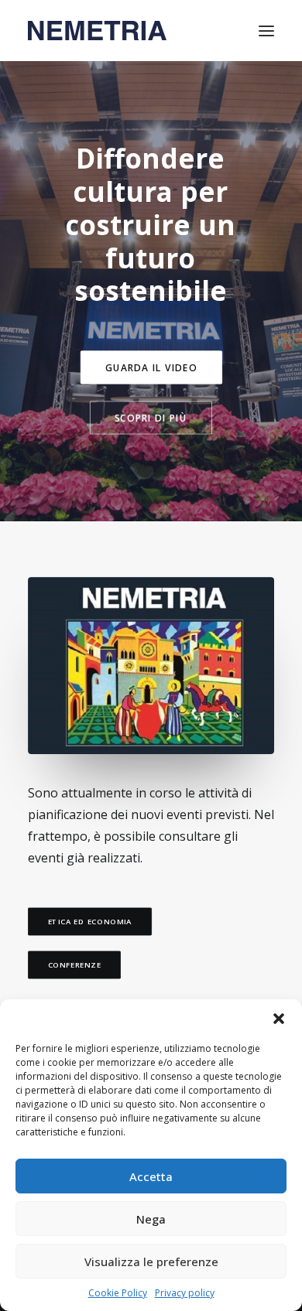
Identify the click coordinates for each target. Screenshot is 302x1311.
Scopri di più (151, 417)
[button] (279, 1018)
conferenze (74, 965)
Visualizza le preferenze (151, 1261)
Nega (151, 1219)
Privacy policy (184, 1292)
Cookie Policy (117, 1292)
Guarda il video (151, 367)
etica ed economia (90, 922)
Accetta (151, 1176)
